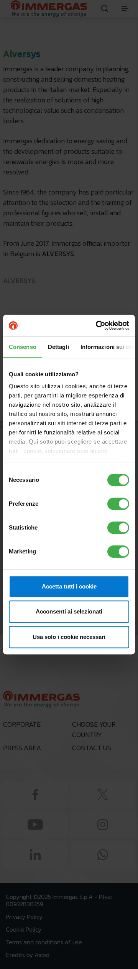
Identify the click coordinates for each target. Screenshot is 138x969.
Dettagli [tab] (58, 347)
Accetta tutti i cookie (69, 586)
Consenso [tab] (22, 347)
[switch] (118, 504)
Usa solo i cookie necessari (69, 637)
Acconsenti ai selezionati (69, 611)
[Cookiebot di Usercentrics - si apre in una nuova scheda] (97, 325)
